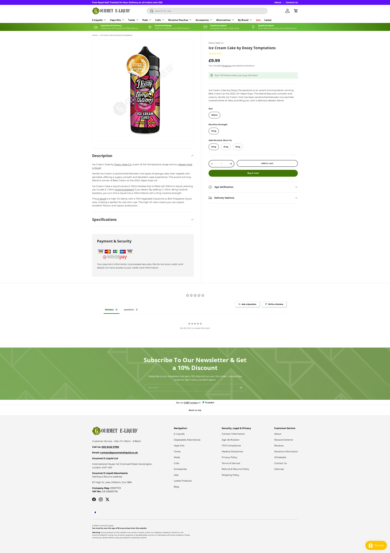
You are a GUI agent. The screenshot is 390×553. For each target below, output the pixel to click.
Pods (145, 19)
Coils (158, 19)
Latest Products (183, 480)
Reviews (279, 445)
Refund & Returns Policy (235, 469)
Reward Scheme (283, 439)
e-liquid (101, 198)
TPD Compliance (231, 445)
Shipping (226, 65)
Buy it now (253, 173)
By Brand (243, 19)
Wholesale (280, 457)
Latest (267, 19)
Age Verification (230, 439)
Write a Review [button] (275, 304)
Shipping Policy (230, 474)
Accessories (202, 19)
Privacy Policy (229, 457)
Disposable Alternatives (187, 439)
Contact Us (292, 2)
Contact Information (233, 433)
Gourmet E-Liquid (105, 526)
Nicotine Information (286, 451)
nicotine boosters (124, 189)
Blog (176, 486)
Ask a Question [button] (249, 304)
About (277, 2)
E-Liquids (97, 19)
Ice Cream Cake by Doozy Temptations (116, 35)
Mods (177, 457)
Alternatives (223, 19)
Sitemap (279, 469)
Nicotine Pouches (178, 19)
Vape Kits (115, 19)
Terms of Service (231, 463)
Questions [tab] (129, 309)
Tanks (131, 19)
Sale (258, 19)
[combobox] (207, 11)
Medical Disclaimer (232, 451)
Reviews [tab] (109, 309)
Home (95, 35)
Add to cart (267, 163)
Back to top (195, 410)
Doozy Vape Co (216, 43)
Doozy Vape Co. (123, 164)
